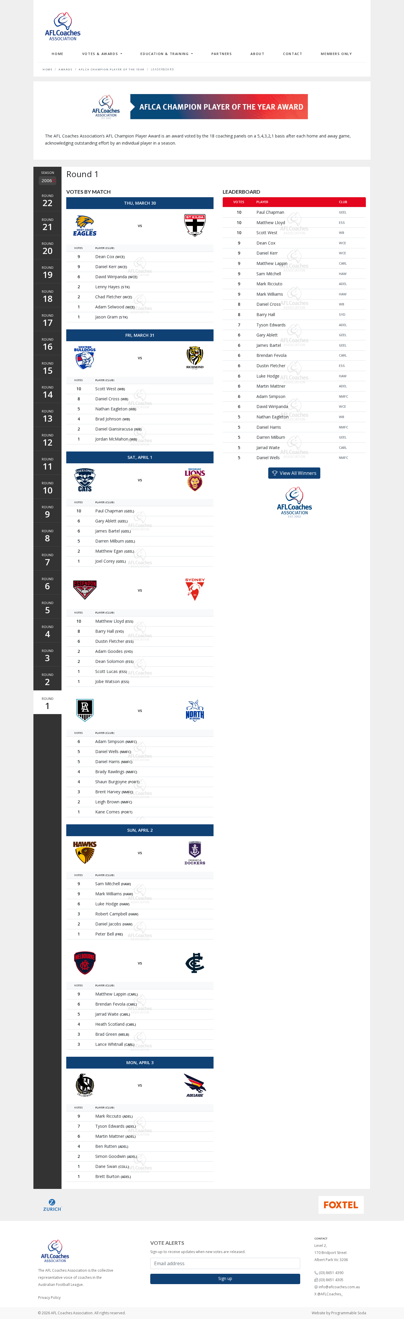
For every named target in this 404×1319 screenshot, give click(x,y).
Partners (221, 53)
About (257, 53)
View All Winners (296, 473)
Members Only (336, 53)
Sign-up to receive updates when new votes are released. (197, 1251)
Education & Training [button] (165, 53)
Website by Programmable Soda (339, 1312)
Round (48, 201)
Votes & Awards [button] (100, 53)
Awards (66, 69)
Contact (292, 53)
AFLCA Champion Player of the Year (112, 69)
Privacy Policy (49, 1297)
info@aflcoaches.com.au (339, 1286)
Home (57, 53)
